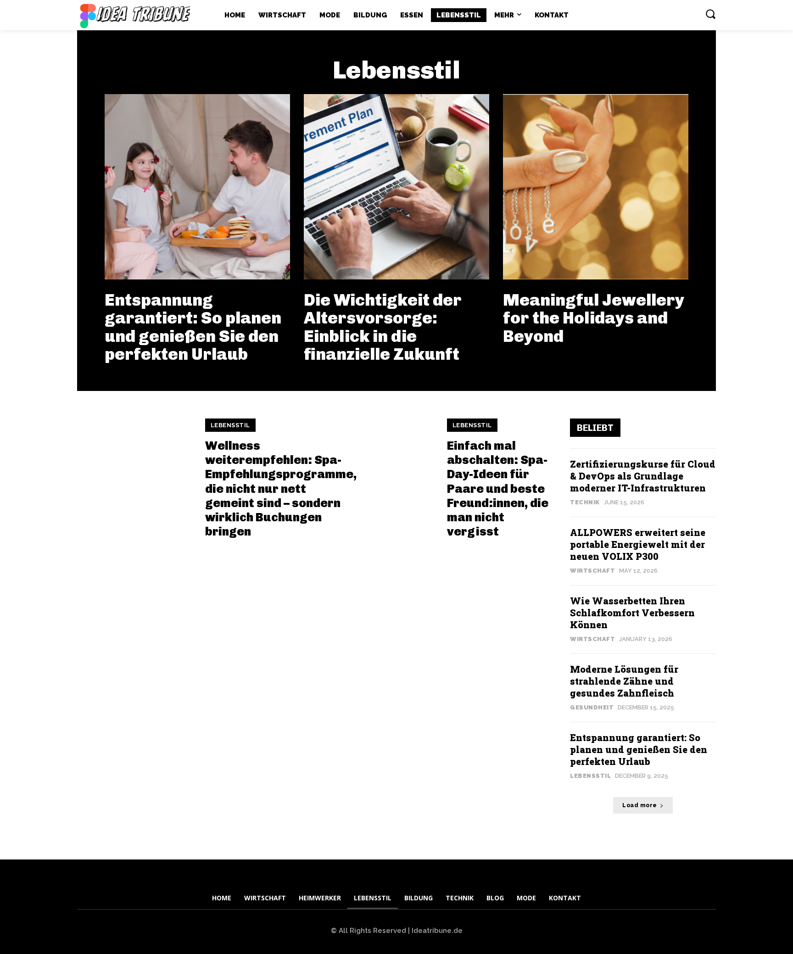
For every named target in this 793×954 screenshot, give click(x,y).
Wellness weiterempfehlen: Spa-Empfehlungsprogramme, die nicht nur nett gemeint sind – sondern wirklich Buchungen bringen (281, 489)
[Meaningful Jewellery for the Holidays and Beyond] (595, 186)
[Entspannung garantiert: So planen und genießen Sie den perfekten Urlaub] (197, 186)
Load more (639, 805)
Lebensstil (230, 425)
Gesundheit (592, 707)
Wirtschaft (592, 571)
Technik (585, 502)
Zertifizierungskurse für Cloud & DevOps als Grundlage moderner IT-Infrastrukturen (642, 476)
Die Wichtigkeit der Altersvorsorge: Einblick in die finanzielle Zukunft (383, 327)
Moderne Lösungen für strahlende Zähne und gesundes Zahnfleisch (624, 681)
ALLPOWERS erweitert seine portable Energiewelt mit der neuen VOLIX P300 (637, 544)
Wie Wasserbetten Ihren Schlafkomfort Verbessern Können (632, 612)
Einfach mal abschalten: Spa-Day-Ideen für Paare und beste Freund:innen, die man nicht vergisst (497, 489)
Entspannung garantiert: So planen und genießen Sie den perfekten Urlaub (193, 327)
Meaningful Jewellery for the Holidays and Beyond (593, 318)
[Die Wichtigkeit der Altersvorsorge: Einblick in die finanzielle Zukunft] (396, 186)
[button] (710, 13)
